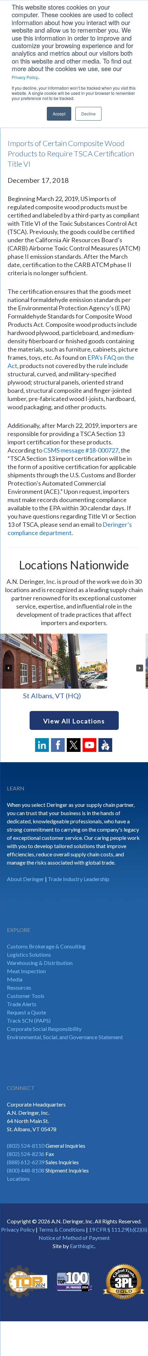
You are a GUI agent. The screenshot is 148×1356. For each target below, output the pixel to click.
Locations (18, 1178)
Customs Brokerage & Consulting (46, 946)
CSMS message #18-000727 (80, 450)
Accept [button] (59, 113)
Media (14, 979)
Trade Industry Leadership (78, 879)
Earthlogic (82, 1246)
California (80, 695)
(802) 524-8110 (25, 1145)
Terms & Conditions (62, 1229)
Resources (19, 987)
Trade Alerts (21, 1004)
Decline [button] (88, 113)
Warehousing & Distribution (40, 962)
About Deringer (25, 879)
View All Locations (74, 721)
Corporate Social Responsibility (44, 1028)
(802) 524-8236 (25, 1154)
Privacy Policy (25, 77)
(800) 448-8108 (25, 1170)
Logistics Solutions (29, 954)
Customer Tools (25, 995)
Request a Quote (26, 1012)
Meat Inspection (26, 971)
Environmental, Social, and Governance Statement (65, 1037)
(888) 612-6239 (25, 1162)
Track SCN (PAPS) (29, 1020)
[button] (8, 668)
